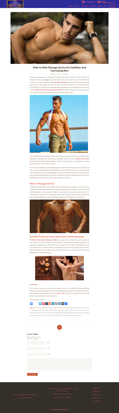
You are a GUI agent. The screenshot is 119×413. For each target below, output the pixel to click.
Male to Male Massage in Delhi (79, 310)
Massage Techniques (56, 315)
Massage (32, 313)
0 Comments (64, 74)
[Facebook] (17, 389)
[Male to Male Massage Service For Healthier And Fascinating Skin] (59, 38)
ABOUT (97, 388)
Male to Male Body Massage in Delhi (44, 240)
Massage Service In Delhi (42, 315)
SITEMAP (96, 401)
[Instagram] (25, 389)
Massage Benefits (57, 313)
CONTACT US (96, 398)
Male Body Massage (62, 308)
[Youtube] (29, 389)
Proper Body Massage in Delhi (72, 315)
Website (49, 353)
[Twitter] (21, 389)
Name (48, 342)
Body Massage (37, 308)
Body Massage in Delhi (49, 308)
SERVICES (97, 391)
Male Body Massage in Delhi (77, 308)
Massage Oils (79, 313)
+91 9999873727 (90, 2)
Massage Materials (69, 313)
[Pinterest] (34, 389)
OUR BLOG (96, 394)
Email (48, 348)
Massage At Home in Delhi (43, 313)
